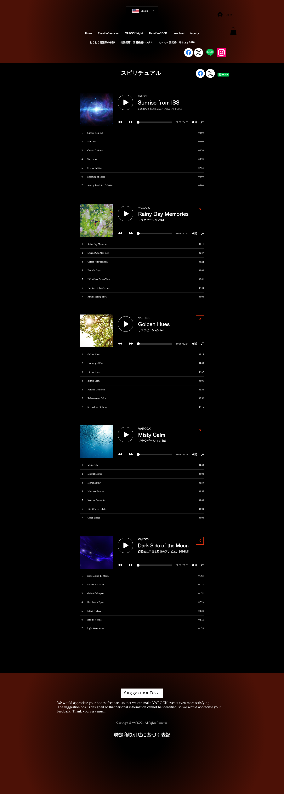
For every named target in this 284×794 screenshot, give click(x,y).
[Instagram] (221, 52)
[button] (233, 31)
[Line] (210, 52)
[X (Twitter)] (198, 52)
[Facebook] (188, 52)
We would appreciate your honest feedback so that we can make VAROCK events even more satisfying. (133, 703)
